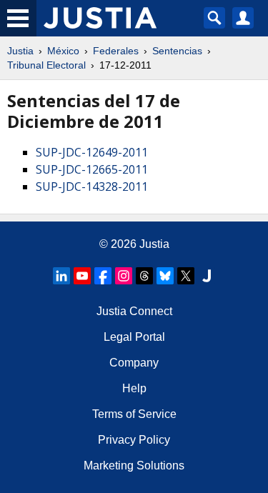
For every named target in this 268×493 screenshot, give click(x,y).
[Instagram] (123, 275)
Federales (116, 50)
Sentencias (177, 50)
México (63, 50)
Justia (20, 50)
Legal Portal (134, 337)
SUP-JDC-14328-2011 (92, 186)
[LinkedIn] (61, 275)
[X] (185, 275)
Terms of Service (134, 414)
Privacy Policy (134, 440)
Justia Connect (134, 311)
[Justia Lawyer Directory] (206, 275)
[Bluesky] (165, 275)
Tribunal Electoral (46, 65)
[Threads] (144, 275)
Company (134, 363)
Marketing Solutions (134, 465)
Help (134, 388)
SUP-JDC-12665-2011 (92, 169)
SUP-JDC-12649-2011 (92, 152)
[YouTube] (82, 275)
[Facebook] (102, 275)
